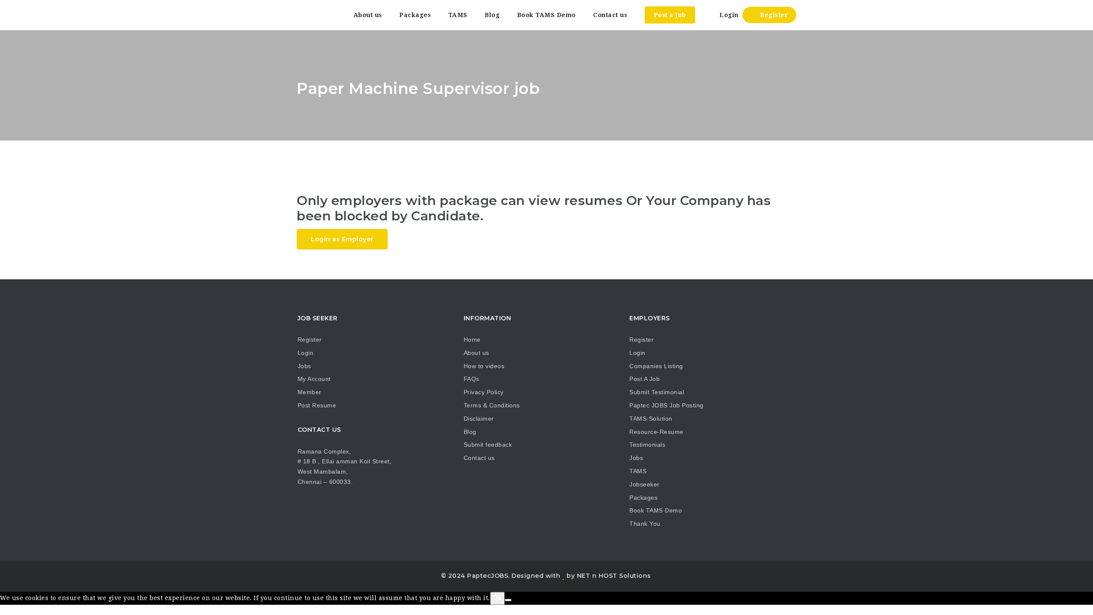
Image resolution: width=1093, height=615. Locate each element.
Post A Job (644, 378)
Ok (497, 597)
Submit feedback (488, 444)
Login (728, 15)
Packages (415, 15)
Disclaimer (479, 418)
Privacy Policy (484, 392)
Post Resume (317, 405)
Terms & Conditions (492, 405)
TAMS (458, 15)
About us (368, 15)
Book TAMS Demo (546, 15)
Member (309, 392)
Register (773, 15)
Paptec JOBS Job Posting (666, 405)
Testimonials (647, 444)
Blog (492, 15)
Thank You (644, 523)
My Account (314, 378)
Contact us (610, 15)
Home (472, 339)
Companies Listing (656, 366)
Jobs (304, 366)
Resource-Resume (656, 431)
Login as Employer (342, 239)
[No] (508, 600)
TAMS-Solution (650, 418)
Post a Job (670, 15)
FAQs (471, 378)
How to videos (484, 366)
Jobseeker (644, 484)
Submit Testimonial (656, 392)
